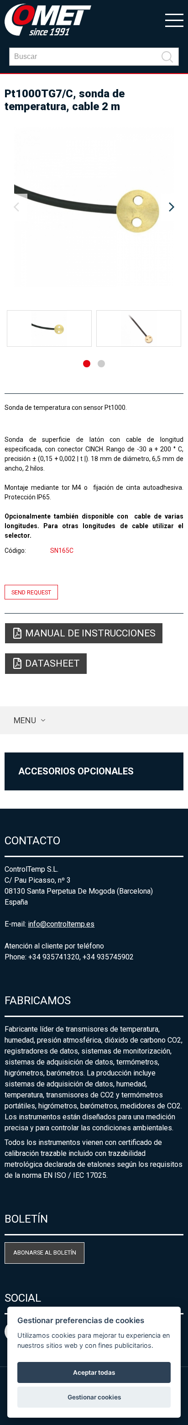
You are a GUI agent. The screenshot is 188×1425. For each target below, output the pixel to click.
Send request (31, 591)
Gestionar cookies (94, 1397)
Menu (25, 720)
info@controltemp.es (61, 924)
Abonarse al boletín (44, 1252)
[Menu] (174, 20)
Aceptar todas (94, 1372)
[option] (94, 207)
